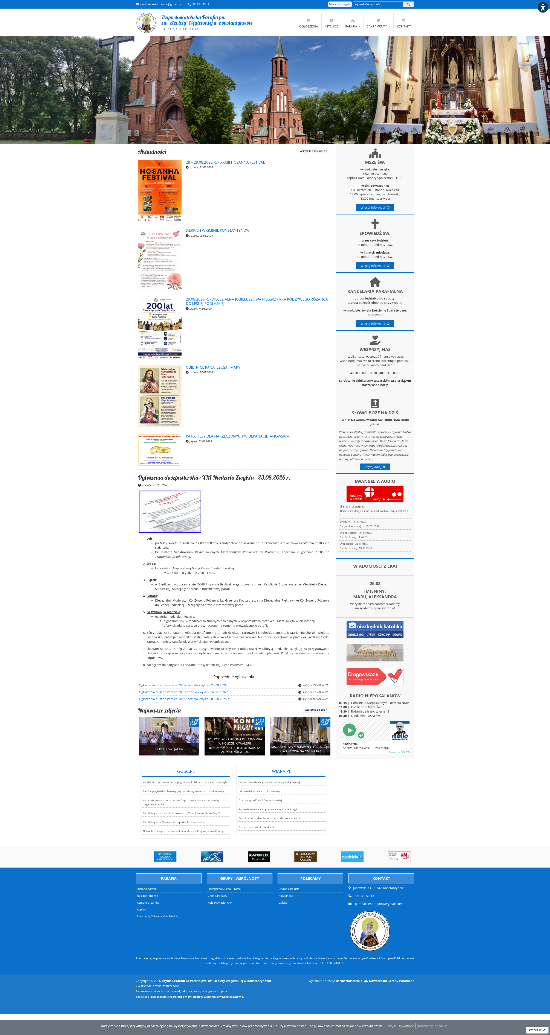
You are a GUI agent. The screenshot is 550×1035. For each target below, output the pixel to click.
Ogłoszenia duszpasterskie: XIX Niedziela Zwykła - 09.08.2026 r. (184, 699)
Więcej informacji (374, 207)
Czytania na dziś (289, 889)
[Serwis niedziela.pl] (345, 856)
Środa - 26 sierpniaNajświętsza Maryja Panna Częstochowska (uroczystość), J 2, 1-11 (374, 511)
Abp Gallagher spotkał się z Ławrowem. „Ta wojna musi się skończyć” (181, 813)
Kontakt (404, 26)
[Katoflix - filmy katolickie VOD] (251, 856)
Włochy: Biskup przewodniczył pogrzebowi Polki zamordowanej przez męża (185, 782)
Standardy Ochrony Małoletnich (157, 916)
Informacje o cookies (433, 1026)
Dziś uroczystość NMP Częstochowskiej (260, 800)
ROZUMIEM (537, 1030)
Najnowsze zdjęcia (159, 710)
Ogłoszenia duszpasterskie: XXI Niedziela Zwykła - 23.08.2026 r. (214, 477)
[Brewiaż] (298, 856)
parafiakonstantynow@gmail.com (161, 4)
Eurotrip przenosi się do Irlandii (256, 827)
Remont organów (148, 902)
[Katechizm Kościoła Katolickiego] (158, 856)
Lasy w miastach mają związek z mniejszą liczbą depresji (270, 782)
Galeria (283, 902)
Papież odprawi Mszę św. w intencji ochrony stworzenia (270, 818)
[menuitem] (308, 22)
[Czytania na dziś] (375, 652)
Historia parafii (146, 889)
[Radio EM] (392, 856)
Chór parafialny (218, 896)
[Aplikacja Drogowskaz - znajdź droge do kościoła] (375, 676)
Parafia (351, 26)
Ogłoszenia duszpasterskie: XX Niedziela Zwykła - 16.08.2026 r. (184, 692)
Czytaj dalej (373, 467)
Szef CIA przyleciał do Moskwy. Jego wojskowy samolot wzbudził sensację (183, 791)
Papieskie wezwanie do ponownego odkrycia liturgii (268, 809)
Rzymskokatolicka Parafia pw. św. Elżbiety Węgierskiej (194, 22)
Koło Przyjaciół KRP (220, 902)
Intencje (331, 26)
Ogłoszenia (308, 26)
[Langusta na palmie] (205, 856)
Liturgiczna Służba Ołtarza (224, 889)
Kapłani (141, 909)
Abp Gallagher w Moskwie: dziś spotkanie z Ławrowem (173, 822)
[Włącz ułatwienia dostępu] (543, 7)
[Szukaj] (408, 4)
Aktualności (152, 151)
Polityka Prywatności (400, 1026)
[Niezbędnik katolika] (375, 629)
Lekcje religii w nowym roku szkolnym (260, 791)
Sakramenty (377, 26)
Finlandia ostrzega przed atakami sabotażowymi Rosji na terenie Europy (183, 831)
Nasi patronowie (147, 896)
